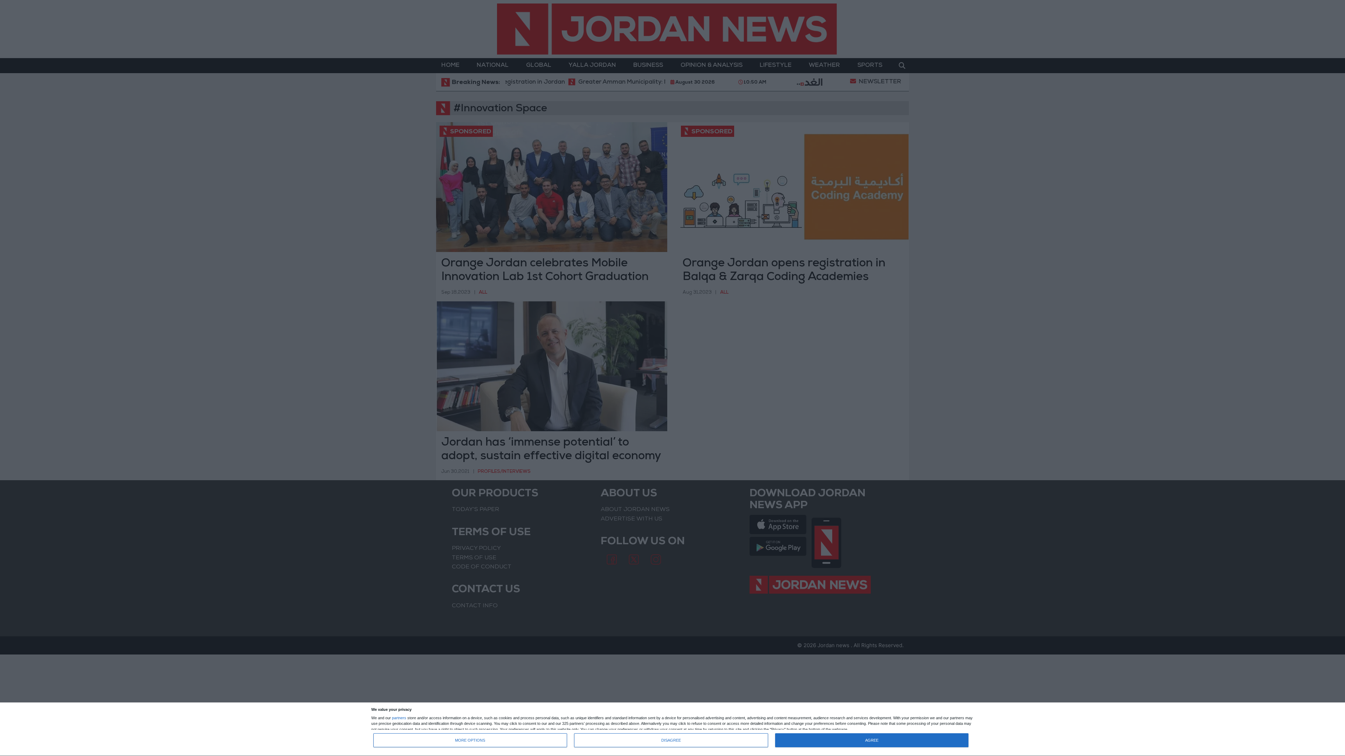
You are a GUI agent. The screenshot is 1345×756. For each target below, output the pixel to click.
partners (399, 718)
